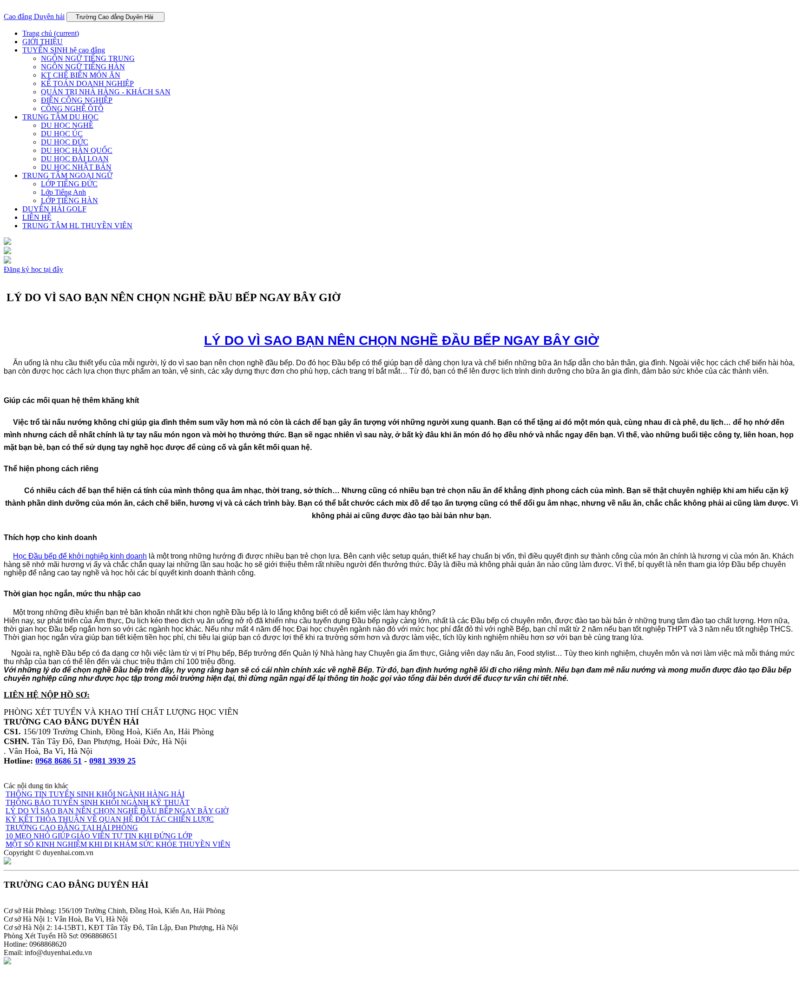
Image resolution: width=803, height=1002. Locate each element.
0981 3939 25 (112, 760)
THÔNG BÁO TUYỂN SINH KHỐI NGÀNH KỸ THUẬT (98, 802)
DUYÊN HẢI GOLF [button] (54, 209)
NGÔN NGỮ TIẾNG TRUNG (88, 58)
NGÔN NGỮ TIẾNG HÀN (83, 67)
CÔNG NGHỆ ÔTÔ (72, 108)
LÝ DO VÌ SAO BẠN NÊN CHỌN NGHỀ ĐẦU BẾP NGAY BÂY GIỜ (401, 340)
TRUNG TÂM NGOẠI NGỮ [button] (67, 175)
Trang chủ (50, 33)
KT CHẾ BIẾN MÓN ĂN (80, 75)
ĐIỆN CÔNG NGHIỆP (76, 100)
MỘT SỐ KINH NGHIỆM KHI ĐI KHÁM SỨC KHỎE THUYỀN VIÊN (118, 844)
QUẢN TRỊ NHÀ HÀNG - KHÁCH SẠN (106, 92)
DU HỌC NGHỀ (67, 125)
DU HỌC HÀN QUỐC (76, 150)
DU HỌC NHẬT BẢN (76, 167)
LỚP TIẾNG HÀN (69, 200)
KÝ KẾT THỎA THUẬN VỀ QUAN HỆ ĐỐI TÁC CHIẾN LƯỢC (110, 819)
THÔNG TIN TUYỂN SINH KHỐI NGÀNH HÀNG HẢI (95, 794)
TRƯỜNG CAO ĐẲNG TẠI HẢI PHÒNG (72, 827)
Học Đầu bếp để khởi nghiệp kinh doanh (80, 556)
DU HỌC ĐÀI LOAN (75, 159)
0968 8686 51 (58, 760)
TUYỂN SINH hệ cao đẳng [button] (63, 50)
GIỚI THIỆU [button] (42, 42)
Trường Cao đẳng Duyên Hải (115, 16)
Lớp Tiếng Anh (63, 192)
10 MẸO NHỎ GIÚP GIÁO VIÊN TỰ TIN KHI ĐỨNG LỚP (99, 836)
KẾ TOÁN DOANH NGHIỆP (87, 83)
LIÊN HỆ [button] (37, 217)
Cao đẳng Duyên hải (34, 16)
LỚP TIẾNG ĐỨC (69, 184)
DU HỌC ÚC (62, 134)
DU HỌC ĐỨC (64, 142)
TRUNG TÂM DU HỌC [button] (60, 117)
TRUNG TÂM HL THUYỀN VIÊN (77, 226)
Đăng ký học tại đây (33, 269)
